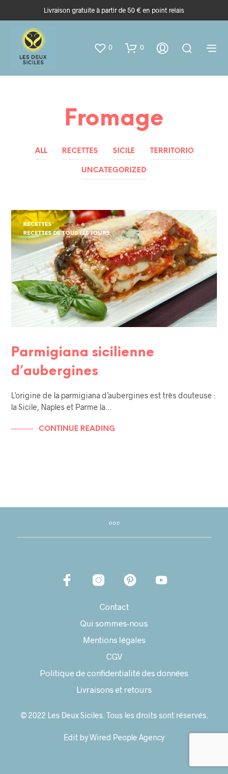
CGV (114, 656)
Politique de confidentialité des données (114, 673)
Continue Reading (77, 429)
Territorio (172, 151)
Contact (114, 607)
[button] (103, 47)
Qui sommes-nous (114, 623)
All (41, 151)
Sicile (124, 151)
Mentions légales (114, 640)
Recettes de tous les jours (66, 233)
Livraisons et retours (114, 689)
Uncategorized (114, 170)
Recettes (80, 151)
